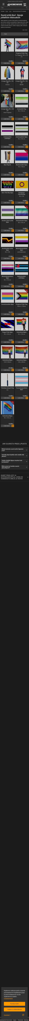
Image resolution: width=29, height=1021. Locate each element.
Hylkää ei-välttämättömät (14, 1009)
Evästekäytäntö (8, 998)
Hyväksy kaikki (14, 1003)
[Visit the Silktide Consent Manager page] (23, 1015)
